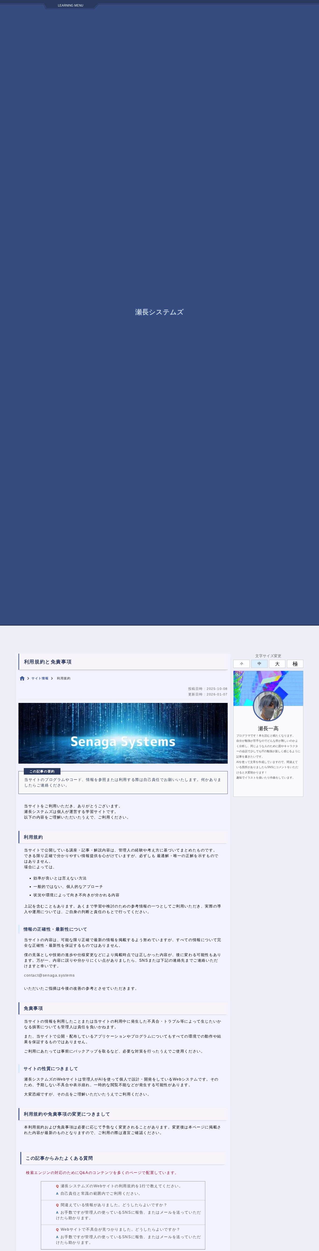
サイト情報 (40, 678)
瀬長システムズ (159, 312)
